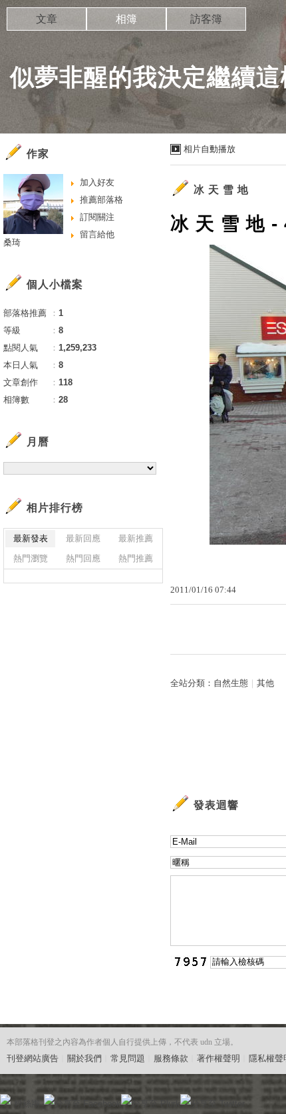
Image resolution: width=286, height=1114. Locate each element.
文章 (46, 19)
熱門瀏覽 (30, 558)
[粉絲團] (5, 1099)
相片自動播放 (209, 149)
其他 (265, 683)
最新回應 (83, 538)
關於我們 (84, 1058)
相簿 (126, 19)
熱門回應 (83, 558)
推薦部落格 (101, 200)
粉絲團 (27, 1104)
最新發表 (30, 538)
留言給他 (97, 234)
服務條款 (171, 1058)
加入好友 (97, 182)
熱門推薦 (135, 558)
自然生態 (231, 683)
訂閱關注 (97, 217)
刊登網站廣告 (33, 1058)
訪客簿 (206, 19)
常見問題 (127, 1058)
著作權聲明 (218, 1058)
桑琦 (12, 242)
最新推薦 (135, 538)
